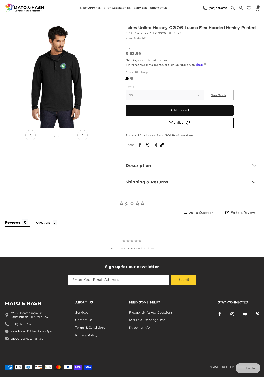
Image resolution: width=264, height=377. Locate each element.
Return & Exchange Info (147, 320)
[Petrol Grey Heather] (131, 78)
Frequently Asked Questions (151, 312)
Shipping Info (139, 327)
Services (81, 312)
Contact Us (84, 320)
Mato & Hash (227, 366)
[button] (90, 8)
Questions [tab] (43, 222)
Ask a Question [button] (201, 212)
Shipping (132, 60)
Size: (131, 87)
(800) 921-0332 (218, 8)
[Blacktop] (127, 78)
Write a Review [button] (243, 212)
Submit (183, 279)
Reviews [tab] (13, 222)
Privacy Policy (86, 335)
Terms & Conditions (90, 327)
